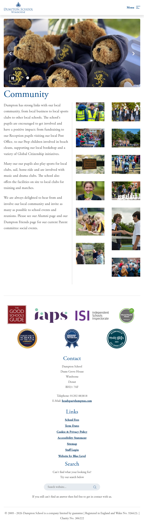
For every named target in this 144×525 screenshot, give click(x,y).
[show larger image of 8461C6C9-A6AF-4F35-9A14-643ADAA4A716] (126, 267)
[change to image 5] (47, 77)
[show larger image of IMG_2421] (90, 164)
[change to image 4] (40, 77)
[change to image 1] (21, 77)
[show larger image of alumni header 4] (90, 253)
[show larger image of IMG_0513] (126, 138)
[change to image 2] (27, 77)
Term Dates (72, 426)
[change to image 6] (53, 77)
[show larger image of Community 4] (126, 190)
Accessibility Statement (72, 438)
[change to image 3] (34, 77)
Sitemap (72, 444)
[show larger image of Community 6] (90, 190)
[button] (94, 487)
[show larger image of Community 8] (90, 111)
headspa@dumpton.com (77, 401)
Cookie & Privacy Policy (72, 432)
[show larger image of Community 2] (126, 229)
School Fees (72, 420)
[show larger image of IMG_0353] (126, 164)
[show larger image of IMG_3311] (90, 137)
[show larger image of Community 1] (90, 221)
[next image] (131, 53)
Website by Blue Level (72, 456)
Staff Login (72, 450)
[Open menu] (133, 7)
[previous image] (12, 53)
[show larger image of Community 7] (126, 111)
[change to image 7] (60, 77)
